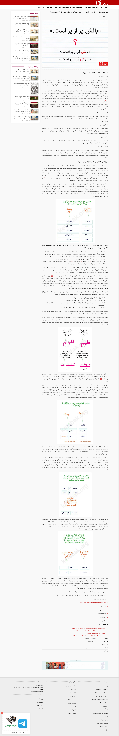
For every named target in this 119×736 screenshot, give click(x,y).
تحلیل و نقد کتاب (72, 693)
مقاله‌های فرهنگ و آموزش (103, 16)
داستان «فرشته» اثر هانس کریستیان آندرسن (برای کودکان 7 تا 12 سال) (21, 117)
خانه (106, 7)
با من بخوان (87, 7)
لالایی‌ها (74, 710)
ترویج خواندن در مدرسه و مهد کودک (101, 693)
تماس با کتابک (40, 702)
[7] (72, 261)
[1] (86, 98)
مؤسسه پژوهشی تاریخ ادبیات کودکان (100, 713)
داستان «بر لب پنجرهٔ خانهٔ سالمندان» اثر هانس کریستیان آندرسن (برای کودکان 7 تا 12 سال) (21, 110)
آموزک (107, 730)
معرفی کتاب (57, 7)
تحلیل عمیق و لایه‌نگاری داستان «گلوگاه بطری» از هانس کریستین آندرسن (22, 24)
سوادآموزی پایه (88, 648)
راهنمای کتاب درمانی (71, 689)
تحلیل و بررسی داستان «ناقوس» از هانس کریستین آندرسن (22, 51)
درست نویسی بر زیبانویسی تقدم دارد (96, 633)
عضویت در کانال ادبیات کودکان (15, 732)
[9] (101, 379)
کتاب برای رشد (105, 706)
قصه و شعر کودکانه (72, 703)
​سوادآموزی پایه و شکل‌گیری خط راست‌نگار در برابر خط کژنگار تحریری (88, 631)
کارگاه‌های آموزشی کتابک (70, 686)
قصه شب (74, 707)
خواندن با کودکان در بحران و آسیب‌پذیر (100, 699)
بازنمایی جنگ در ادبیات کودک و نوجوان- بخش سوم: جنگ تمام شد (22, 44)
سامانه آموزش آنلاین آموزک (102, 723)
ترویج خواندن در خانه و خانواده (102, 689)
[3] (77, 161)
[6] (81, 261)
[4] (44, 178)
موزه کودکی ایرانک (104, 720)
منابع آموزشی (79, 7)
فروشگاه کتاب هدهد (104, 727)
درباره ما (39, 7)
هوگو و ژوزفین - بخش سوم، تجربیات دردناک (21, 37)
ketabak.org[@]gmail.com (37, 692)
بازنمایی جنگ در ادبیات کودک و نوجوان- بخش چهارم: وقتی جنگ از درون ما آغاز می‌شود (22, 17)
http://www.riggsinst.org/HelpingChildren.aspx (93, 603)
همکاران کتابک (40, 706)
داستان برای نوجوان (72, 713)
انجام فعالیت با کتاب (103, 703)
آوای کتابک (41, 709)
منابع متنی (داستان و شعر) (68, 7)
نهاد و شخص (49, 7)
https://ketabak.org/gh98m (89, 651)
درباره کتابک (40, 699)
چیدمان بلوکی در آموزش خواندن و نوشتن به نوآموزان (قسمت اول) (89, 636)
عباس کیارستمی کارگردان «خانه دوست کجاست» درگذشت (22, 97)
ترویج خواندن (95, 7)
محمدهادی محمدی (92, 645)
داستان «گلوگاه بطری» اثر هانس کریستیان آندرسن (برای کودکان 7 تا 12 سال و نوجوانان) (22, 30)
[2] (107, 595)
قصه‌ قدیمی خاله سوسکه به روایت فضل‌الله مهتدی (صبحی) (22, 84)
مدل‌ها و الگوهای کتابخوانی (70, 696)
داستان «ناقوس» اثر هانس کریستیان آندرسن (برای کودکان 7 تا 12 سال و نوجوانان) (21, 57)
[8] (52, 276)
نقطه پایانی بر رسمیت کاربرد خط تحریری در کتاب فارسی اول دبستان (88, 628)
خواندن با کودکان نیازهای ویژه (102, 696)
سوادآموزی (94, 648)
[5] (90, 261)
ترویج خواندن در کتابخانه (103, 686)
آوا (43, 7)
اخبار (102, 7)
